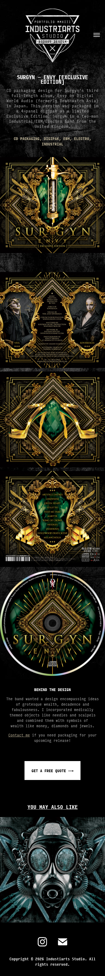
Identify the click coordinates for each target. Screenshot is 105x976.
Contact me (19, 735)
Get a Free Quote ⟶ (53, 770)
